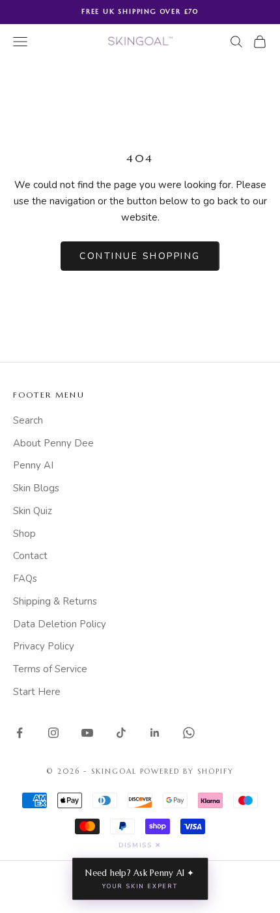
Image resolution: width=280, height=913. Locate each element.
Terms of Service (50, 668)
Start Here (37, 691)
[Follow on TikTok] (121, 732)
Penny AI (33, 465)
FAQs (25, 578)
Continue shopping (140, 256)
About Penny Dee (53, 443)
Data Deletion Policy (59, 624)
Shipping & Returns (55, 601)
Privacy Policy (43, 646)
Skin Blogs (36, 488)
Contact (30, 555)
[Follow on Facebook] (19, 732)
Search (28, 420)
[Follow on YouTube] (87, 732)
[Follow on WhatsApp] (188, 732)
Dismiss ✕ (140, 845)
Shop (24, 533)
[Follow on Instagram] (53, 732)
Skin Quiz (32, 510)
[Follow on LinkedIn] (154, 732)
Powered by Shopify (187, 771)
